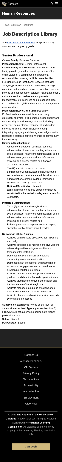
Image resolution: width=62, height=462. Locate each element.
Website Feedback (31, 361)
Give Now (31, 403)
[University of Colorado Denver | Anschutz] (10, 4)
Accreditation (31, 391)
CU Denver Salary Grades (21, 42)
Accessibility (31, 385)
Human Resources (18, 13)
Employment (31, 397)
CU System (31, 367)
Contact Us (31, 354)
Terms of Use (31, 379)
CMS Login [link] (31, 446)
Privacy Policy (31, 373)
